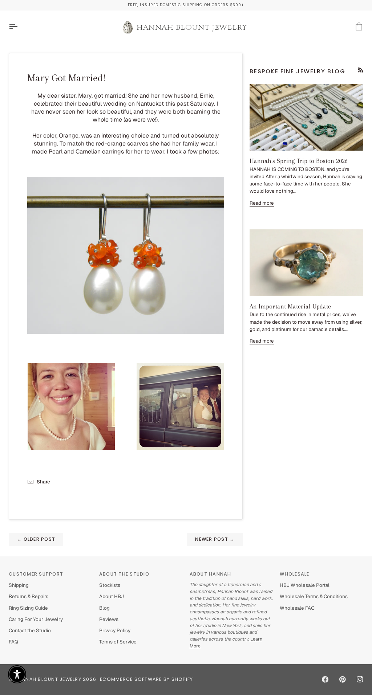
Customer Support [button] (36, 574)
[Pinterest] (342, 679)
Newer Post (215, 539)
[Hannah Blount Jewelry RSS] (360, 70)
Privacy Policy (114, 630)
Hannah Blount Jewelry (48, 679)
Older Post (36, 539)
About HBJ (111, 596)
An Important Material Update (290, 306)
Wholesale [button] (294, 574)
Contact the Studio (30, 630)
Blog (104, 608)
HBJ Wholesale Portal (304, 585)
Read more (262, 203)
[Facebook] (325, 679)
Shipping (19, 585)
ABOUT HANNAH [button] (210, 574)
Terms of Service (118, 641)
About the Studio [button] (124, 574)
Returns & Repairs (28, 596)
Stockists (109, 585)
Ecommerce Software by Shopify (146, 679)
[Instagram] (360, 679)
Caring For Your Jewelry (36, 619)
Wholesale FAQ (297, 608)
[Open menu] (20, 27)
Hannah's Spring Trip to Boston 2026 (299, 160)
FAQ (13, 641)
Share (43, 481)
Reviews (108, 619)
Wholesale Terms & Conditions (314, 596)
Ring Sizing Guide (28, 608)
